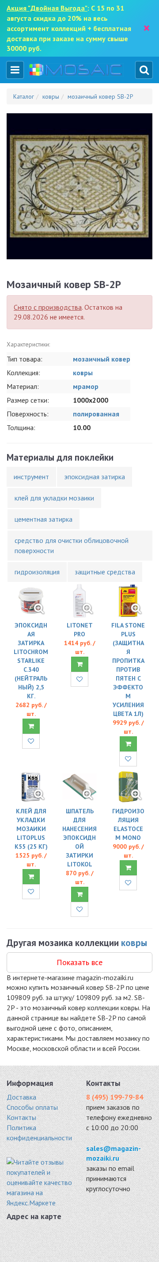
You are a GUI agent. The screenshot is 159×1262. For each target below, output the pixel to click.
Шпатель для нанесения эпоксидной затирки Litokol (79, 837)
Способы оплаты (32, 1107)
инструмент (31, 476)
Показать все (79, 962)
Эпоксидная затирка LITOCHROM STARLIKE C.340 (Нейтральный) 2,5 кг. (31, 660)
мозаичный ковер (101, 358)
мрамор (85, 386)
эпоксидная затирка (94, 476)
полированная (96, 413)
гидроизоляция (37, 571)
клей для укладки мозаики (54, 497)
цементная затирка (43, 519)
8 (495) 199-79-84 (114, 1097)
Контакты (21, 1117)
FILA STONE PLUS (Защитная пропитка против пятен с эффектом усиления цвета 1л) (128, 669)
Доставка (21, 1097)
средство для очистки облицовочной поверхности (72, 545)
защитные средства (105, 571)
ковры (83, 372)
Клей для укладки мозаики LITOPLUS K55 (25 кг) (31, 828)
